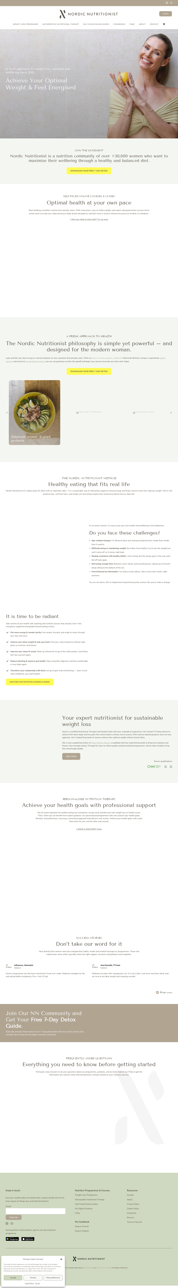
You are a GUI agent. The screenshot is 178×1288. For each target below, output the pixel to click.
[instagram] (167, 3)
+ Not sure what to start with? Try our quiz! (89, 219)
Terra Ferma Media (103, 1268)
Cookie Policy (29, 1283)
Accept (13, 1278)
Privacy (37, 1283)
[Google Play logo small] (12, 1238)
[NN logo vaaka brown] (89, 8)
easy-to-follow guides (102, 358)
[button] (61, 1259)
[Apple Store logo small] (28, 1238)
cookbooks (117, 358)
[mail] (171, 3)
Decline (33, 1278)
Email (9, 1206)
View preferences (53, 1278)
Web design (88, 1268)
